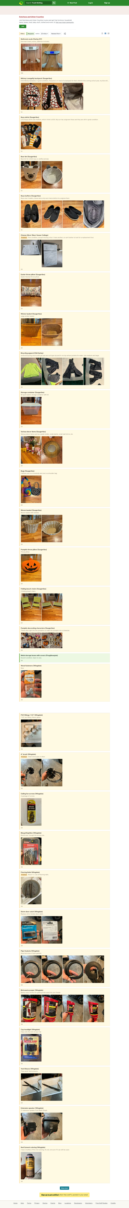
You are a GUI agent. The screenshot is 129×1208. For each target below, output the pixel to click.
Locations (68, 1203)
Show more (64, 1188)
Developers (78, 1203)
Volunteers (88, 1203)
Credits (113, 1203)
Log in (90, 3)
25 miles (44, 34)
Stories (45, 1203)
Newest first (55, 34)
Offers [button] (22, 33)
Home (15, 1203)
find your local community (65, 22)
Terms (29, 1203)
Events (53, 1203)
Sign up (107, 3)
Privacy (36, 1203)
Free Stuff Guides (101, 1203)
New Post (73, 3)
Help (22, 1203)
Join (22, 26)
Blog (59, 1203)
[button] (31, 17)
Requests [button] (31, 33)
